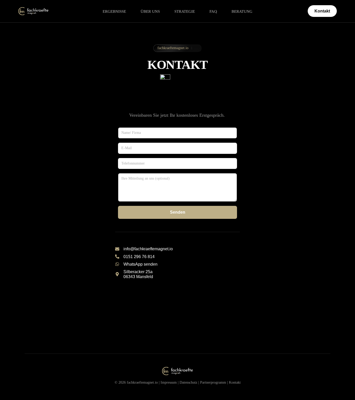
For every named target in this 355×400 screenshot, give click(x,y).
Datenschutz (188, 382)
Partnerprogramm (213, 382)
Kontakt (235, 382)
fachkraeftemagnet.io (142, 382)
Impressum (169, 382)
